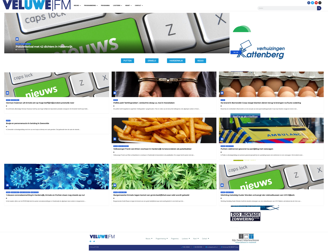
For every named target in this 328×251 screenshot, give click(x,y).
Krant (127, 5)
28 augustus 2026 (38, 49)
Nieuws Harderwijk (41, 43)
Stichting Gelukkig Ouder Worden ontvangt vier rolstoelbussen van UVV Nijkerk (257, 195)
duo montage (234, 227)
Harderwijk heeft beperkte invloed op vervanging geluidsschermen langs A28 (81, 46)
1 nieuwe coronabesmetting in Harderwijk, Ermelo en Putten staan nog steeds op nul (45, 195)
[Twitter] (312, 2)
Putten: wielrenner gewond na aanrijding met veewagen (247, 149)
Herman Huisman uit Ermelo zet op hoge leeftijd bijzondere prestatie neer (40, 103)
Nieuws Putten (229, 146)
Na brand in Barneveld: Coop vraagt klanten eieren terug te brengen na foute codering (261, 103)
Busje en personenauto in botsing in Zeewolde (27, 123)
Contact (138, 5)
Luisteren (116, 5)
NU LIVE (236, 52)
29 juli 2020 (11, 106)
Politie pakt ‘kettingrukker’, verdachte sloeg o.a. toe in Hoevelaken (144, 103)
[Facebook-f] (308, 2)
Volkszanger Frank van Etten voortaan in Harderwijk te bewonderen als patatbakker (152, 149)
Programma (105, 5)
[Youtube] (316, 2)
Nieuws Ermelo (15, 100)
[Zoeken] (319, 8)
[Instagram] (319, 2)
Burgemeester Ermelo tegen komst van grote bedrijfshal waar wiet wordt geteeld (151, 195)
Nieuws (76, 5)
